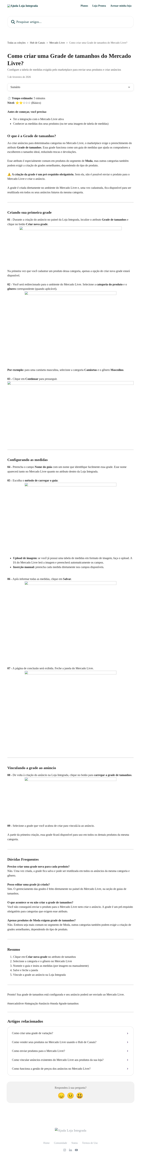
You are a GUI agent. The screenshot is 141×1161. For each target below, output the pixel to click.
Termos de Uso (90, 1143)
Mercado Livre (57, 42)
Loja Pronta (99, 6)
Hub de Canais (37, 42)
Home (46, 1143)
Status (74, 1143)
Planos (84, 6)
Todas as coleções (16, 42)
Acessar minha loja (120, 6)
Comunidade (60, 1143)
